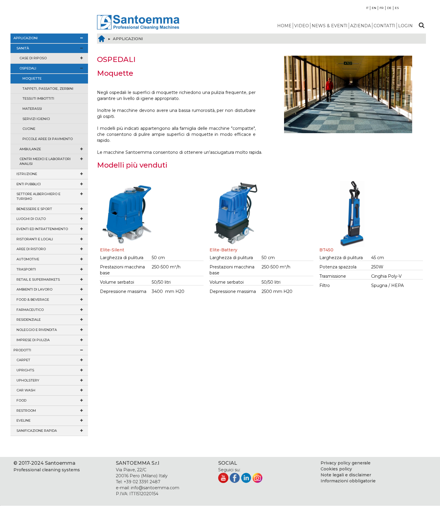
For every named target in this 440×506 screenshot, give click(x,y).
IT (367, 8)
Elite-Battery (223, 250)
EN (374, 8)
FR (382, 8)
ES (397, 8)
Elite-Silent (112, 250)
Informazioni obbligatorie (348, 481)
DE (389, 8)
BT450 (326, 250)
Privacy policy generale (346, 463)
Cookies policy (336, 469)
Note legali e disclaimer (346, 475)
